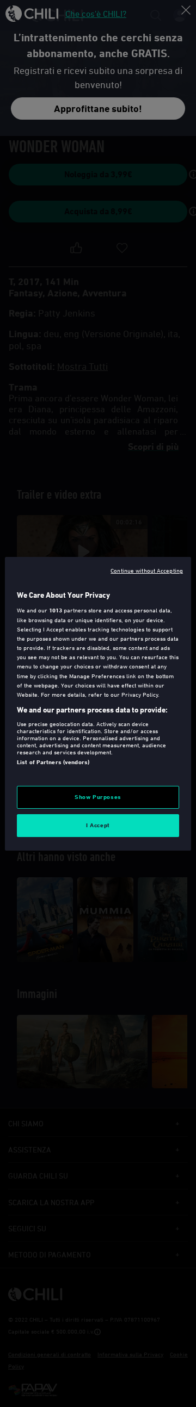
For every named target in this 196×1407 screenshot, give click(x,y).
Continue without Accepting (147, 569)
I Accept (98, 825)
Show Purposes (98, 797)
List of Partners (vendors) (53, 762)
